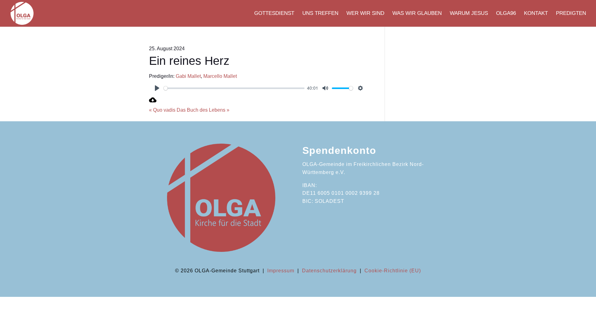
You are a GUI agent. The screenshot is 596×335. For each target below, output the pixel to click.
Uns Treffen (320, 13)
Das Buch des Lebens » (203, 110)
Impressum (280, 270)
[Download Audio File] (152, 102)
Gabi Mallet (188, 76)
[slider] (234, 88)
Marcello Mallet (220, 76)
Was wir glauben (417, 13)
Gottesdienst (274, 13)
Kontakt (536, 13)
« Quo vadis (162, 110)
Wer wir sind (365, 13)
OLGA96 (506, 13)
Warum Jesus (469, 13)
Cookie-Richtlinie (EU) (392, 270)
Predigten (571, 13)
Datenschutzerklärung (329, 270)
